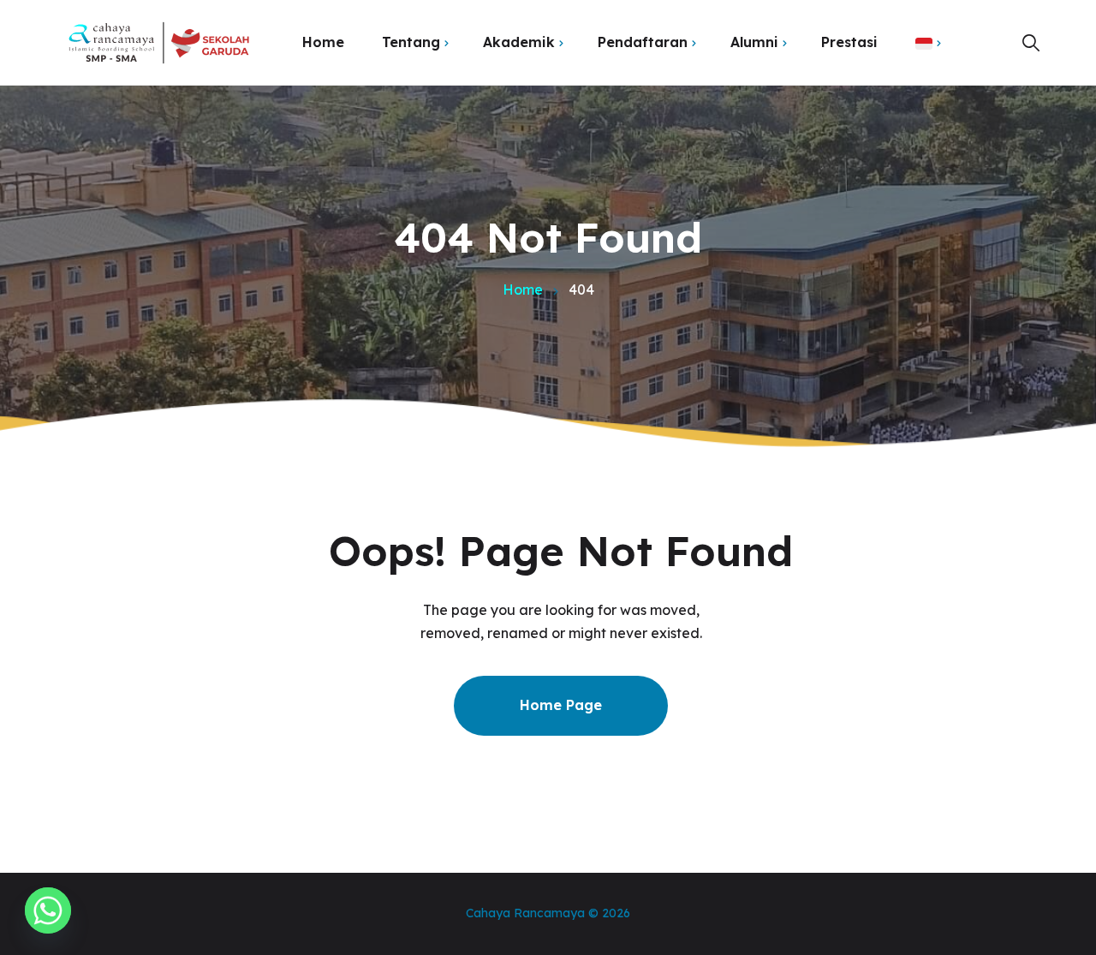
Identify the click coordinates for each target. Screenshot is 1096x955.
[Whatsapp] (48, 910)
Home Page (561, 704)
